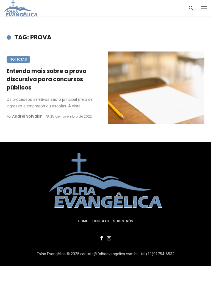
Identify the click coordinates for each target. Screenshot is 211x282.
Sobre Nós (123, 221)
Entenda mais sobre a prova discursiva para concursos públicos (47, 79)
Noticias (18, 59)
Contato (100, 221)
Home (83, 221)
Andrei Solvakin (27, 116)
